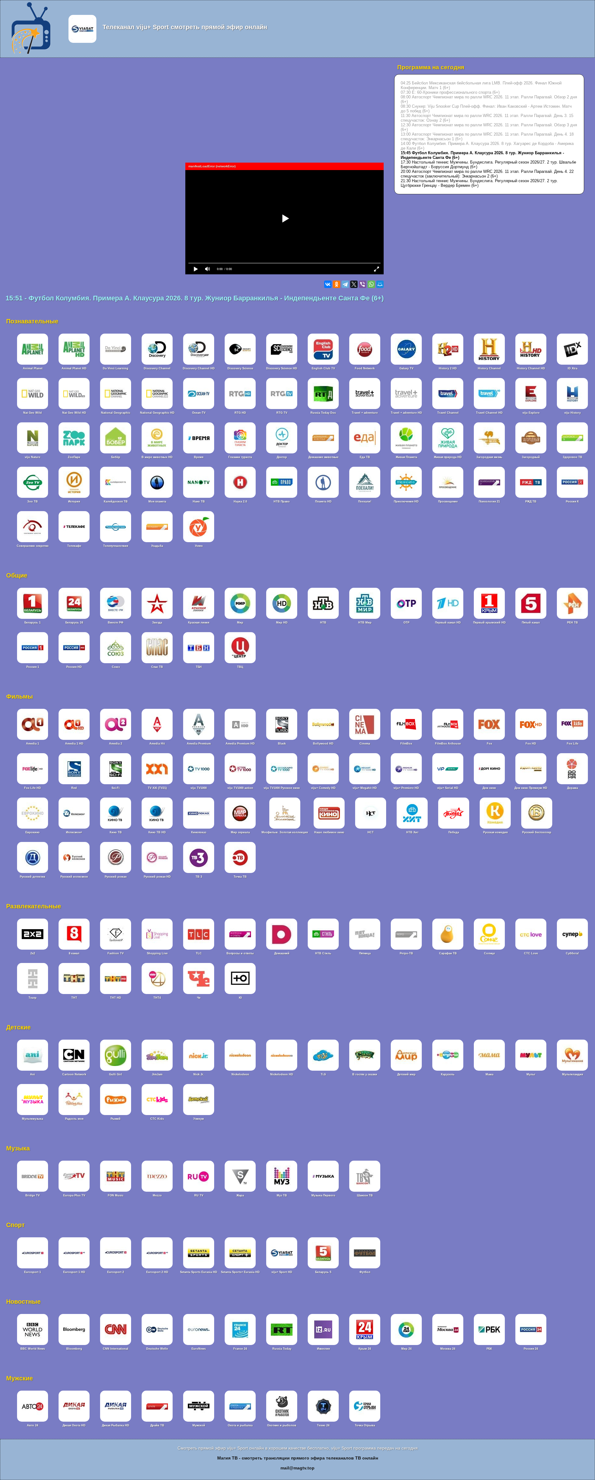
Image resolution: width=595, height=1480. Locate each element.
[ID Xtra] (572, 363)
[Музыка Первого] (323, 1190)
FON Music (115, 1195)
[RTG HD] (240, 408)
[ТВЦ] (240, 662)
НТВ (323, 622)
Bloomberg (74, 1348)
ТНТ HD (115, 997)
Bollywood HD (323, 743)
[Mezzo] (157, 1190)
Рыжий (116, 1118)
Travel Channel (448, 412)
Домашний (281, 953)
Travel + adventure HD (406, 412)
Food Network (365, 368)
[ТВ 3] (198, 872)
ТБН (199, 666)
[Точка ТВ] (240, 872)
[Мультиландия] (572, 1069)
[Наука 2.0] (240, 496)
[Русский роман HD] (157, 872)
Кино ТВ (116, 832)
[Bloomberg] (74, 1344)
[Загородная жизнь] (489, 452)
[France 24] (240, 1344)
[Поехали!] (365, 496)
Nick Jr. (198, 1074)
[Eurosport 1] (32, 1267)
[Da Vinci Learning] (115, 363)
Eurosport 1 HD (74, 1272)
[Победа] (454, 827)
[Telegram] (345, 284)
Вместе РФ (115, 622)
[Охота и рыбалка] (240, 1420)
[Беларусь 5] (323, 1267)
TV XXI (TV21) (157, 787)
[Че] (198, 993)
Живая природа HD (448, 457)
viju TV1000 (199, 787)
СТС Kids (157, 1118)
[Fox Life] (572, 738)
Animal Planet (32, 368)
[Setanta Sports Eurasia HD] (198, 1267)
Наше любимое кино (329, 832)
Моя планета (157, 501)
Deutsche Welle (157, 1348)
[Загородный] (531, 452)
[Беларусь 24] (74, 617)
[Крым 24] (365, 1344)
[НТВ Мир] (365, 617)
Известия (323, 1348)
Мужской (198, 1425)
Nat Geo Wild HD (74, 412)
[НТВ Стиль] (323, 948)
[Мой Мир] (380, 284)
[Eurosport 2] (115, 1267)
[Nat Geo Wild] (32, 408)
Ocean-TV (198, 412)
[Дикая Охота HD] (74, 1420)
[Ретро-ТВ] (406, 948)
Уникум (198, 1118)
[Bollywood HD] (323, 738)
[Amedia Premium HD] (240, 738)
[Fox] (489, 738)
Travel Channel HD (489, 412)
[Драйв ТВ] (157, 1420)
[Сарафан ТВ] (448, 948)
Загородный (531, 457)
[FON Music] (115, 1190)
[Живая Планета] (406, 452)
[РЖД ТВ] (531, 496)
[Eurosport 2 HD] (157, 1267)
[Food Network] (365, 363)
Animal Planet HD (74, 368)
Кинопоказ (198, 832)
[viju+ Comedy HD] (323, 783)
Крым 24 (365, 1348)
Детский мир (406, 1074)
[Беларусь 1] (32, 617)
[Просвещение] (448, 496)
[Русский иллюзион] (74, 872)
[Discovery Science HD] (282, 363)
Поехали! (364, 501)
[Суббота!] (572, 948)
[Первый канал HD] (448, 617)
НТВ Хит (412, 832)
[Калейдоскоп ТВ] (115, 496)
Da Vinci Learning (115, 368)
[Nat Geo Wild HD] (74, 408)
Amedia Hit (157, 743)
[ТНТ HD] (115, 993)
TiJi (323, 1074)
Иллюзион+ (74, 832)
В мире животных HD (157, 457)
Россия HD (74, 666)
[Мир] (240, 617)
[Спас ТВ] (157, 662)
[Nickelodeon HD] (282, 1069)
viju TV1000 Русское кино (282, 787)
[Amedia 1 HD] (74, 738)
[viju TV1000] (198, 783)
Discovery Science (240, 368)
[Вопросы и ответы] (240, 948)
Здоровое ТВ (572, 457)
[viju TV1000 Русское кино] (282, 783)
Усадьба (157, 545)
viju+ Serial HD (447, 787)
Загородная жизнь (489, 457)
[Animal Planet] (32, 363)
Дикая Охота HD (74, 1425)
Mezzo (157, 1195)
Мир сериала (240, 832)
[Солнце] (489, 948)
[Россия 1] (32, 662)
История (74, 501)
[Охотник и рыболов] (282, 1420)
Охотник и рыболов (281, 1425)
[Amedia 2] (115, 738)
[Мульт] (531, 1069)
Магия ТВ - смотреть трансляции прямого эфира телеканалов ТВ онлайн (297, 1457)
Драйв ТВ (157, 1425)
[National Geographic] (115, 408)
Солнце (489, 953)
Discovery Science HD (281, 368)
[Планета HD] (323, 496)
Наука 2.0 (240, 501)
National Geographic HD (157, 412)
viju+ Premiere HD (406, 787)
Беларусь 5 (323, 1272)
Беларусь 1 (32, 622)
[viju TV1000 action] (240, 783)
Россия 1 (32, 666)
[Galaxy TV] (406, 363)
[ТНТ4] (157, 993)
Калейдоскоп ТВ (116, 501)
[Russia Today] (282, 1344)
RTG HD (240, 412)
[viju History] (572, 408)
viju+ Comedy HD (323, 787)
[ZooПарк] (74, 452)
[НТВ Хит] (412, 827)
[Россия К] (572, 496)
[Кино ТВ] (115, 827)
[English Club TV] (323, 363)
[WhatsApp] (371, 284)
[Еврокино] (32, 827)
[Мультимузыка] (32, 1114)
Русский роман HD (157, 876)
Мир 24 (406, 1348)
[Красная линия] (198, 617)
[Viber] (362, 284)
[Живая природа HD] (448, 452)
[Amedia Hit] (157, 738)
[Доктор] (282, 452)
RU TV (198, 1195)
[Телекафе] (74, 541)
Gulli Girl (115, 1074)
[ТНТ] (74, 993)
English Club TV (323, 368)
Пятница (365, 953)
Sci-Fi (116, 787)
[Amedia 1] (32, 738)
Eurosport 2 (115, 1272)
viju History (572, 412)
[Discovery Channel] (157, 363)
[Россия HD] (74, 662)
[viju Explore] (531, 408)
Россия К (572, 501)
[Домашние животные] (323, 452)
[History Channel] (489, 363)
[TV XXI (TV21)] (157, 783)
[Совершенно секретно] (32, 541)
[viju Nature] (32, 452)
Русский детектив (32, 876)
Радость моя (74, 1118)
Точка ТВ (240, 876)
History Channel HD (531, 368)
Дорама (572, 787)
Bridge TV (32, 1195)
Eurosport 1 (32, 1272)
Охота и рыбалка (240, 1425)
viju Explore (531, 412)
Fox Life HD (32, 787)
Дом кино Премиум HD (530, 787)
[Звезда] (157, 617)
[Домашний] (282, 948)
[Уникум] (198, 1114)
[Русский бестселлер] (537, 827)
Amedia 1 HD (74, 743)
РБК (489, 1348)
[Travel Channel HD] (489, 408)
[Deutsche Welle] (157, 1344)
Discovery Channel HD (199, 368)
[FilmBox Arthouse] (448, 738)
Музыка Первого (323, 1195)
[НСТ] (370, 827)
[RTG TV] (282, 408)
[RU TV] (198, 1190)
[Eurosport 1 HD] (74, 1267)
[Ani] (32, 1069)
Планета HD (323, 501)
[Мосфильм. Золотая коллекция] (285, 827)
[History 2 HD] (448, 363)
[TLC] (198, 948)
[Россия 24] (531, 1344)
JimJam (157, 1074)
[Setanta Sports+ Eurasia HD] (240, 1267)
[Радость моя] (74, 1114)
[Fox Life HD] (32, 783)
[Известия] (323, 1344)
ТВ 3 (199, 876)
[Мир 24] (406, 1344)
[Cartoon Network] (74, 1069)
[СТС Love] (531, 948)
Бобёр (115, 457)
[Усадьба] (157, 541)
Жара (240, 1195)
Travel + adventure (365, 412)
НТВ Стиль (323, 953)
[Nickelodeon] (240, 1069)
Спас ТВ (157, 666)
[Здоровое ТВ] (572, 452)
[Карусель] (448, 1069)
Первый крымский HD (489, 622)
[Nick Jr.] (198, 1069)
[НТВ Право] (282, 496)
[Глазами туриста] (240, 452)
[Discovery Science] (240, 363)
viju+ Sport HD (281, 1272)
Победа (453, 832)
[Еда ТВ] (365, 452)
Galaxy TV (406, 368)
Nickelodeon (240, 1074)
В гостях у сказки (364, 1074)
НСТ (371, 832)
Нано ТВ (199, 501)
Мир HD (282, 622)
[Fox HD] (531, 738)
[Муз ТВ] (282, 1190)
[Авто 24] (32, 1420)
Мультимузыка (32, 1118)
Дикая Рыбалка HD (115, 1425)
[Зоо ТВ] (32, 496)
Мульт (531, 1074)
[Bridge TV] (32, 1190)
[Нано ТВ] (198, 496)
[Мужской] (198, 1420)
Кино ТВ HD (157, 832)
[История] (74, 496)
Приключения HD (406, 501)
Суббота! (572, 953)
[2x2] (32, 948)
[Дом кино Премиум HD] (531, 783)
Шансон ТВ (365, 1195)
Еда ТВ (365, 457)
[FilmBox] (406, 738)
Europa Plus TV (74, 1195)
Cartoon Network (74, 1074)
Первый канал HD (448, 622)
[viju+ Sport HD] (282, 1267)
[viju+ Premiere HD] (406, 783)
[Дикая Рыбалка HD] (115, 1420)
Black (282, 743)
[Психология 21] (489, 496)
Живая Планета (406, 457)
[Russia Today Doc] (323, 408)
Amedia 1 (32, 743)
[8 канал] (74, 948)
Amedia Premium (199, 743)
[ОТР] (406, 617)
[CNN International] (115, 1344)
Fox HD (531, 743)
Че (199, 997)
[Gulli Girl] (115, 1069)
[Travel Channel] (448, 408)
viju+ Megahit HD (365, 787)
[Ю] (240, 993)
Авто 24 (32, 1425)
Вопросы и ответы (240, 953)
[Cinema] (365, 738)
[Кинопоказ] (198, 827)
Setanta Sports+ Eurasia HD (240, 1272)
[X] (354, 284)
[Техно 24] (323, 1420)
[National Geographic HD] (157, 408)
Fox (489, 743)
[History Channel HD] (531, 363)
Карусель (448, 1074)
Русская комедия (495, 832)
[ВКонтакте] (328, 284)
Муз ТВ (282, 1195)
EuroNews (199, 1348)
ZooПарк (74, 457)
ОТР (406, 622)
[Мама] (489, 1069)
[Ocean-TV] (198, 408)
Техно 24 (323, 1425)
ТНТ (74, 997)
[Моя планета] (157, 496)
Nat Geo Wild (32, 412)
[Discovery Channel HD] (198, 363)
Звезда (157, 622)
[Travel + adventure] (365, 408)
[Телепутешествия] (115, 541)
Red (74, 787)
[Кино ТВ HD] (157, 827)
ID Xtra (572, 368)
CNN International (115, 1348)
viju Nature (32, 457)
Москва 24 (447, 1348)
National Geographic (115, 412)
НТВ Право (282, 501)
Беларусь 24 (74, 622)
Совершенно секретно (33, 545)
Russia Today (281, 1348)
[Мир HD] (282, 617)
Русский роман (115, 876)
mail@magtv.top (297, 1467)
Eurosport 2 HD (157, 1272)
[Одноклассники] (336, 284)
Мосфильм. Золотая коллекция (285, 832)
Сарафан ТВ (448, 953)
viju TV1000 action (240, 787)
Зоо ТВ (32, 501)
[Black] (282, 738)
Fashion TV (116, 953)
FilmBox (406, 743)
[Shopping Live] (157, 948)
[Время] (198, 452)
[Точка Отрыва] (365, 1420)
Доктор (282, 457)
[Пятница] (365, 948)
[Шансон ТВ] (365, 1190)
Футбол (364, 1272)
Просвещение (448, 501)
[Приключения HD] (406, 496)
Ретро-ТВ (406, 953)
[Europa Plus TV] (74, 1190)
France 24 (240, 1348)
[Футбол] (365, 1267)
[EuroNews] (198, 1344)
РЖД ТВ (530, 501)
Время (198, 457)
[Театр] (32, 993)
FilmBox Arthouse (448, 743)
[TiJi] (323, 1069)
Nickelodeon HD (281, 1074)
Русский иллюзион (74, 876)
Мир (240, 622)
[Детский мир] (406, 1069)
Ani (32, 1074)
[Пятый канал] (531, 617)
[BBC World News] (32, 1344)
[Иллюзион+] (74, 827)
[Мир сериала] (240, 827)
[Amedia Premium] (198, 738)
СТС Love (531, 953)
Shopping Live (157, 953)
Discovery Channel (157, 368)
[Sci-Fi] (115, 783)
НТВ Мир (365, 622)
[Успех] (198, 541)
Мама (489, 1074)
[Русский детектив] (32, 872)
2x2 (32, 953)
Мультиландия (572, 1074)
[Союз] (115, 662)
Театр (33, 997)
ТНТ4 (157, 997)
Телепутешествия (115, 545)
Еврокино (32, 832)
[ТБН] (198, 662)
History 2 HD (448, 368)
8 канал (74, 953)
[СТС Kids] (157, 1114)
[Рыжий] (115, 1114)
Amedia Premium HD (240, 743)
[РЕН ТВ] (572, 617)
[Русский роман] (115, 872)
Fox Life (572, 743)
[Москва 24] (448, 1344)
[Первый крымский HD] (489, 617)
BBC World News (32, 1348)
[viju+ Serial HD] (448, 783)
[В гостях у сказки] (365, 1069)
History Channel (489, 368)
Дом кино (489, 787)
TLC (199, 953)
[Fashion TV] (115, 948)
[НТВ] (323, 617)
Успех (199, 545)
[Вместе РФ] (115, 617)
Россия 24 (531, 1348)
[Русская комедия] (495, 827)
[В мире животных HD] (157, 452)
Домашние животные (323, 457)
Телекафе (74, 545)
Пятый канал (531, 622)
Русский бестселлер (536, 832)
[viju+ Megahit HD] (365, 783)
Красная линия (198, 622)
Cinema (364, 743)
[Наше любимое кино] (329, 827)
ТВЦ (240, 666)
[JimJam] (157, 1069)
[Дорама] (572, 783)
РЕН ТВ (572, 622)
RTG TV (281, 412)
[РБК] (489, 1344)
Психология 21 (489, 501)
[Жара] (240, 1190)
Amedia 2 (115, 743)
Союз (116, 666)
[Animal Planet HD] (74, 363)
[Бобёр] (115, 452)
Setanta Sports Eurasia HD (198, 1272)
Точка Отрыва (365, 1425)
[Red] (74, 783)
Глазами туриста (240, 457)
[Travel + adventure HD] (406, 408)
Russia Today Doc (323, 412)
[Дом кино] (489, 783)
